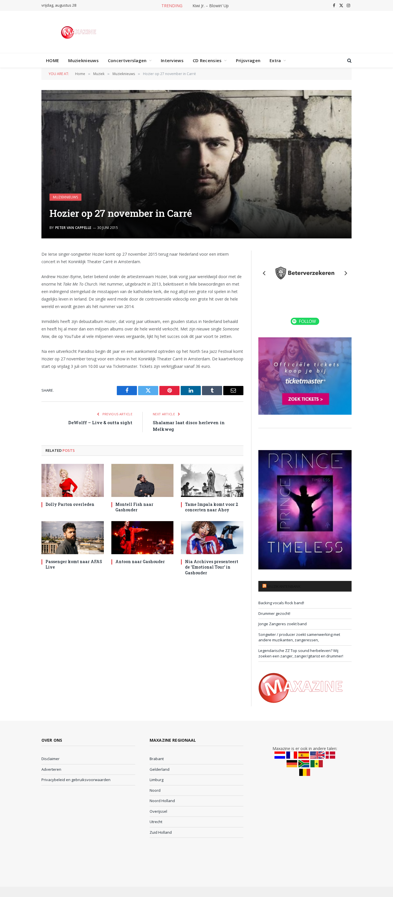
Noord (155, 790)
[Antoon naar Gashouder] (142, 537)
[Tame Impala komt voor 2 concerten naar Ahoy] (212, 480)
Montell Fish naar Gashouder (134, 507)
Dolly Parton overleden (69, 504)
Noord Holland (162, 800)
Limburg (156, 779)
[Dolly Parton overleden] (72, 480)
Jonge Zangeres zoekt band (282, 623)
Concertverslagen (127, 60)
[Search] (349, 60)
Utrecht (156, 821)
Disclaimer (50, 758)
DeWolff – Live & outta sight (100, 422)
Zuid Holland (161, 832)
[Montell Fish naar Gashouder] (142, 480)
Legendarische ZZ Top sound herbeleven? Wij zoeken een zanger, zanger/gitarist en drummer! (300, 653)
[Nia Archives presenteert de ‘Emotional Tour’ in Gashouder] (212, 537)
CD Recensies (207, 60)
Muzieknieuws (83, 60)
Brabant (157, 758)
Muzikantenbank (284, 586)
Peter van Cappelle (73, 227)
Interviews (172, 60)
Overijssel (158, 811)
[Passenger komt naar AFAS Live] (72, 537)
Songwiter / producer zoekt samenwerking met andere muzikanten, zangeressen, (299, 637)
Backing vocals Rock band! (281, 602)
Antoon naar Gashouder (140, 561)
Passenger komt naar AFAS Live (73, 564)
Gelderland (159, 769)
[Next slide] (345, 273)
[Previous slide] (264, 273)
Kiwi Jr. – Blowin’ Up (210, 5)
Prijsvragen (248, 60)
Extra (275, 60)
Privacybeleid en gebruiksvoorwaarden (75, 779)
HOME (52, 60)
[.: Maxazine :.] (79, 32)
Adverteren (51, 769)
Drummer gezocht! (274, 613)
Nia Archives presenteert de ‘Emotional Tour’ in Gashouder (211, 567)
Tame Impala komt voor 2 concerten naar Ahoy (211, 507)
